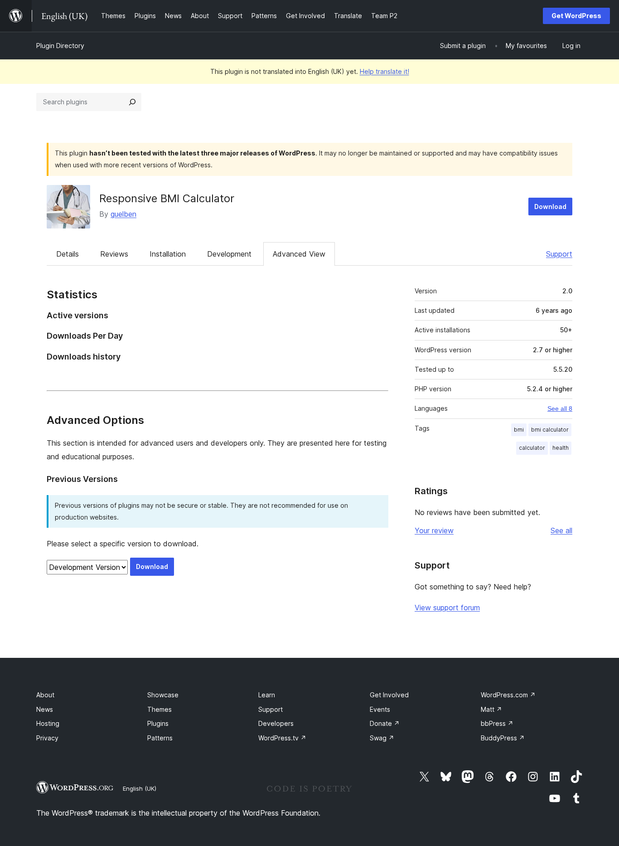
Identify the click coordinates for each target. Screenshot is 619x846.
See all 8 (559, 408)
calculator (532, 447)
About (45, 695)
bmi (519, 429)
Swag (382, 738)
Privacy (47, 738)
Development (229, 253)
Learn (266, 695)
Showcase (163, 695)
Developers (276, 723)
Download (550, 206)
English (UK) (139, 788)
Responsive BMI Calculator (166, 198)
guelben (123, 214)
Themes (159, 709)
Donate (385, 723)
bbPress (497, 723)
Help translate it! (384, 71)
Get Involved (389, 695)
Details (67, 253)
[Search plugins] (132, 102)
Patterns (160, 738)
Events (380, 709)
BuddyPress (503, 738)
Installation (168, 253)
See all (561, 530)
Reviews (114, 253)
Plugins (158, 723)
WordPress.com (508, 695)
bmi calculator (550, 429)
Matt (491, 709)
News (44, 709)
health (560, 447)
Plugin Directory (60, 45)
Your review (434, 530)
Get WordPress (576, 15)
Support (559, 253)
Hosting (47, 723)
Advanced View (299, 253)
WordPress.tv (282, 738)
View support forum (447, 607)
